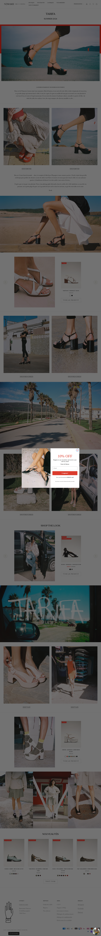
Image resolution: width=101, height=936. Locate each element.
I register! (65, 473)
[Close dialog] (77, 450)
